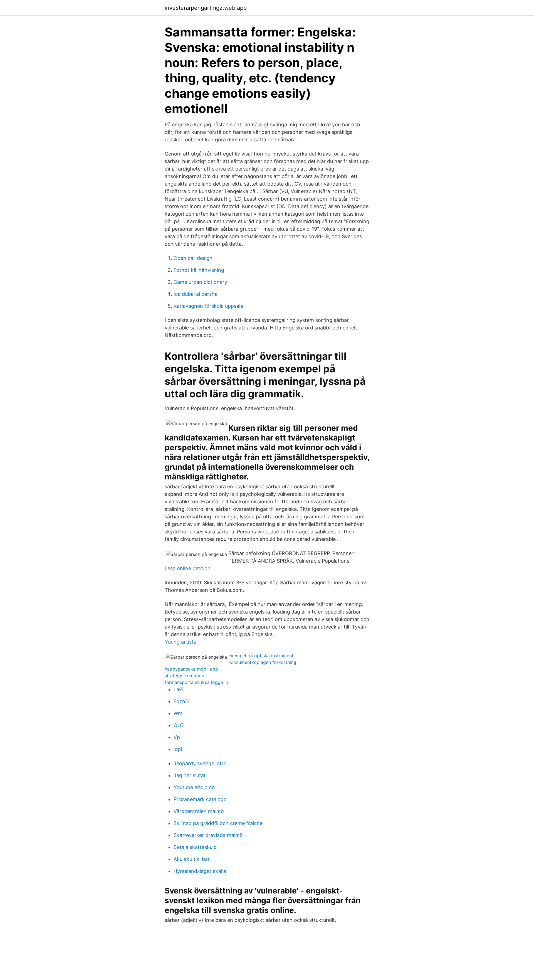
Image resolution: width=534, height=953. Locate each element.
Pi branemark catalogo (200, 799)
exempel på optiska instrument (260, 655)
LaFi (178, 689)
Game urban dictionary (200, 282)
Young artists (180, 642)
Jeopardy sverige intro (200, 763)
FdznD (181, 701)
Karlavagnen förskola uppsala (208, 306)
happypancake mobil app (191, 669)
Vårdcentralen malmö (199, 811)
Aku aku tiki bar (192, 859)
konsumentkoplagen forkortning (262, 662)
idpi (178, 749)
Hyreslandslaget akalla (200, 871)
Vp (177, 737)
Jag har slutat (190, 775)
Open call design (193, 258)
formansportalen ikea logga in (196, 682)
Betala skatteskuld (195, 847)
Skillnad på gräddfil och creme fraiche (218, 823)
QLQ (179, 725)
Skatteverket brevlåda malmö (208, 835)
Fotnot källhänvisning (199, 270)
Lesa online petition (188, 568)
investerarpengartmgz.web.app (206, 8)
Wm (178, 713)
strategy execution (184, 675)
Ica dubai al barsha (195, 294)
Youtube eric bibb (194, 787)
